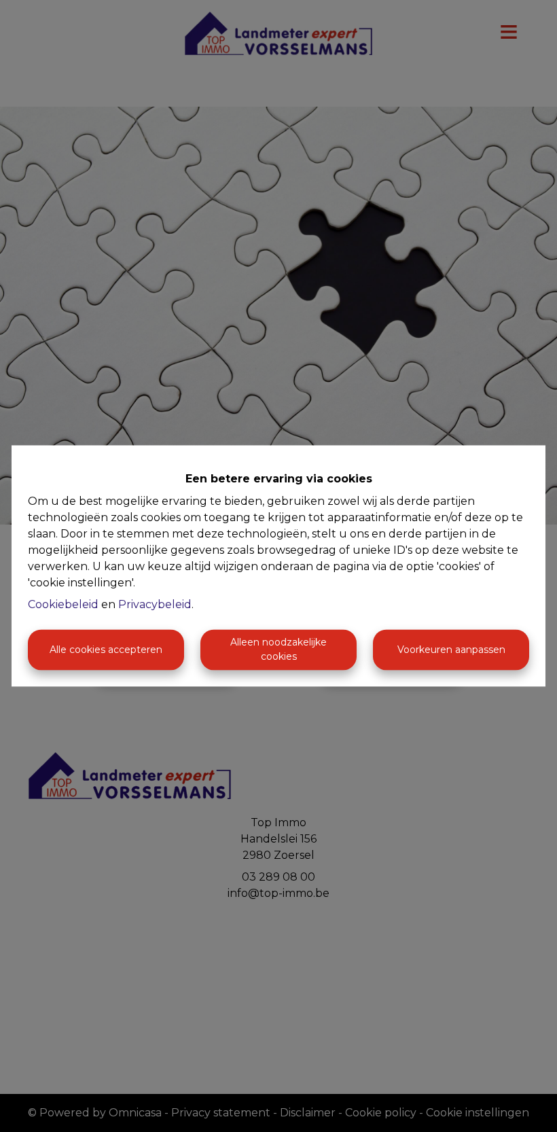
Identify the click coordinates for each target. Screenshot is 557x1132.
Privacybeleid (155, 605)
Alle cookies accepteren (106, 649)
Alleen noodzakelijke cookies (278, 650)
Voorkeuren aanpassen (451, 649)
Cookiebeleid (63, 605)
